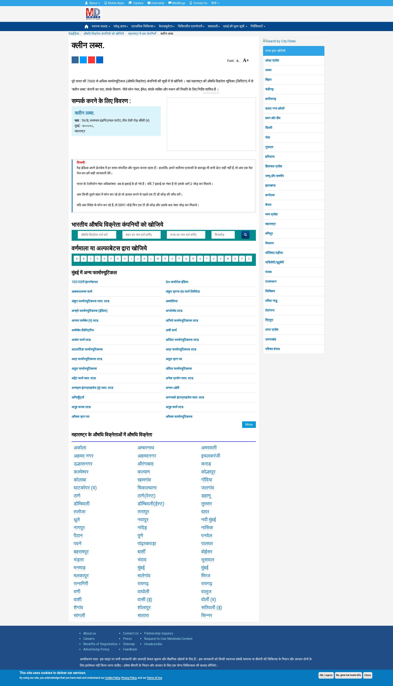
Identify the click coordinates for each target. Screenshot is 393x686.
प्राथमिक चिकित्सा (142, 26)
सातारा (143, 615)
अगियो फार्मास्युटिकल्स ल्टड (182, 320)
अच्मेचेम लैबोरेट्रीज (83, 330)
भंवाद (142, 560)
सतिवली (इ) (211, 607)
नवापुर (143, 520)
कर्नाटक (270, 195)
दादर (205, 512)
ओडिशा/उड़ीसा (274, 253)
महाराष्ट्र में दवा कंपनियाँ (142, 34)
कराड (206, 464)
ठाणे (77, 496)
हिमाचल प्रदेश (273, 166)
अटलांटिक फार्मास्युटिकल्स (87, 349)
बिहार (268, 80)
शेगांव (78, 607)
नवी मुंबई (208, 520)
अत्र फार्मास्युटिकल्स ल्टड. (87, 359)
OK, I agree (326, 675)
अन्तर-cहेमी (172, 388)
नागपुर (79, 527)
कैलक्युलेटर (166, 26)
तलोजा (79, 512)
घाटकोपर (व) (85, 488)
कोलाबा (80, 480)
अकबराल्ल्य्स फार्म (82, 291)
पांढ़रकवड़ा (147, 543)
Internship (157, 3)
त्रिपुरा (269, 320)
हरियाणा (270, 157)
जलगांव (207, 488)
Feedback (130, 649)
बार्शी (141, 552)
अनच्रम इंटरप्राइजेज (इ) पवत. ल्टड (92, 388)
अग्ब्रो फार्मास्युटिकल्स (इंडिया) (89, 311)
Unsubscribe (153, 644)
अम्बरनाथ (146, 448)
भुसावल (207, 560)
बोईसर (206, 552)
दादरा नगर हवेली (275, 108)
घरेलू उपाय (120, 26)
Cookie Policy (112, 677)
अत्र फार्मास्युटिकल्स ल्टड (181, 349)
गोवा (267, 137)
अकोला (80, 448)
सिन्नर (206, 615)
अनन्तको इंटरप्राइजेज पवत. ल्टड (185, 397)
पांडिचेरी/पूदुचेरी (274, 262)
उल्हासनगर (83, 464)
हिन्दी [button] (214, 3)
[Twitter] (83, 59)
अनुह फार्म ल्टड (174, 407)
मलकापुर (81, 576)
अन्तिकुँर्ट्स (78, 397)
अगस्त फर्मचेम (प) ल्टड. (85, 320)
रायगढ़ (143, 583)
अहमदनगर (147, 456)
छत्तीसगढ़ (270, 99)
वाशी (77, 599)
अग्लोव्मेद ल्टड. (174, 311)
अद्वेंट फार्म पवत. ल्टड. (84, 378)
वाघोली (143, 591)
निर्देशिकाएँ (257, 26)
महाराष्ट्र (270, 224)
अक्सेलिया (172, 301)
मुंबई (141, 568)
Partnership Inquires (158, 633)
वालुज (206, 591)
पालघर (207, 543)
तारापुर (143, 512)
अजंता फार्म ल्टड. (81, 340)
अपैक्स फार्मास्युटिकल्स (179, 417)
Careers (138, 3)
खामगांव (144, 480)
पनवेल (206, 535)
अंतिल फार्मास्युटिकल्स (179, 368)
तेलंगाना (269, 310)
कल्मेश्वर (81, 472)
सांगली (79, 615)
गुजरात (269, 147)
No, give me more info (348, 675)
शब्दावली (213, 26)
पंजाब (268, 272)
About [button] (93, 3)
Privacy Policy (129, 677)
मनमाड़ (80, 568)
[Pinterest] (91, 59)
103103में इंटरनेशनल (85, 282)
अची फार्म (171, 330)
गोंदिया (206, 480)
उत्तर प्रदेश (271, 329)
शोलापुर (144, 607)
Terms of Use (154, 677)
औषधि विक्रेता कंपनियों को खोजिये (104, 34)
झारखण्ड (270, 185)
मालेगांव (144, 576)
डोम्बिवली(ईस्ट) (151, 504)
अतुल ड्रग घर (174, 359)
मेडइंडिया (74, 34)
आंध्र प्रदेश (272, 60)
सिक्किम (270, 291)
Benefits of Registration (100, 644)
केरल (268, 205)
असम (268, 70)
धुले (77, 520)
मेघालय (269, 243)
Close (367, 675)
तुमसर (206, 504)
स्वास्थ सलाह (100, 26)
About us (89, 633)
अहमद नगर (83, 456)
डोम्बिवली (81, 504)
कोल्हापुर (208, 472)
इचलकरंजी (210, 456)
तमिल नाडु (271, 301)
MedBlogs (178, 3)
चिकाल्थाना (147, 488)
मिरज (205, 576)
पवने (77, 543)
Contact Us (200, 3)
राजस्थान (270, 281)
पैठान (78, 535)
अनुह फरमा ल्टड (81, 407)
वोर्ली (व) (208, 599)
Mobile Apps (116, 3)
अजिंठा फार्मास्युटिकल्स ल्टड (182, 340)
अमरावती (209, 448)
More (249, 424)
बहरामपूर (81, 552)
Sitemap (129, 644)
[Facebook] (75, 59)
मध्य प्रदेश (271, 214)
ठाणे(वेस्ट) (147, 496)
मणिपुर (269, 233)
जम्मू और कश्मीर (274, 176)
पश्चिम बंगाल (272, 349)
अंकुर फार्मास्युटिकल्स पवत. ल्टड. (91, 301)
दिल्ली (268, 128)
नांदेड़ (142, 527)
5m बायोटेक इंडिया (177, 282)
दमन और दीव (272, 118)
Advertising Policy (96, 649)
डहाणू (206, 496)
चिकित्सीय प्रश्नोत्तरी (190, 26)
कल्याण (144, 472)
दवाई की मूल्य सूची (234, 26)
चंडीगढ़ (269, 89)
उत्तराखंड (270, 339)
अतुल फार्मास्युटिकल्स (84, 368)
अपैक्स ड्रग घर (80, 417)
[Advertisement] (211, 123)
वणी (77, 591)
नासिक (207, 527)
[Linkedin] (99, 59)
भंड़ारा (79, 560)
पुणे (140, 535)
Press (127, 639)
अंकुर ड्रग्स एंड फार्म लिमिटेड (183, 291)
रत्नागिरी (81, 583)
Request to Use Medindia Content (168, 639)
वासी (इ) (145, 599)
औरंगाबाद (146, 464)
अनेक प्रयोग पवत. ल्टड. (180, 378)
